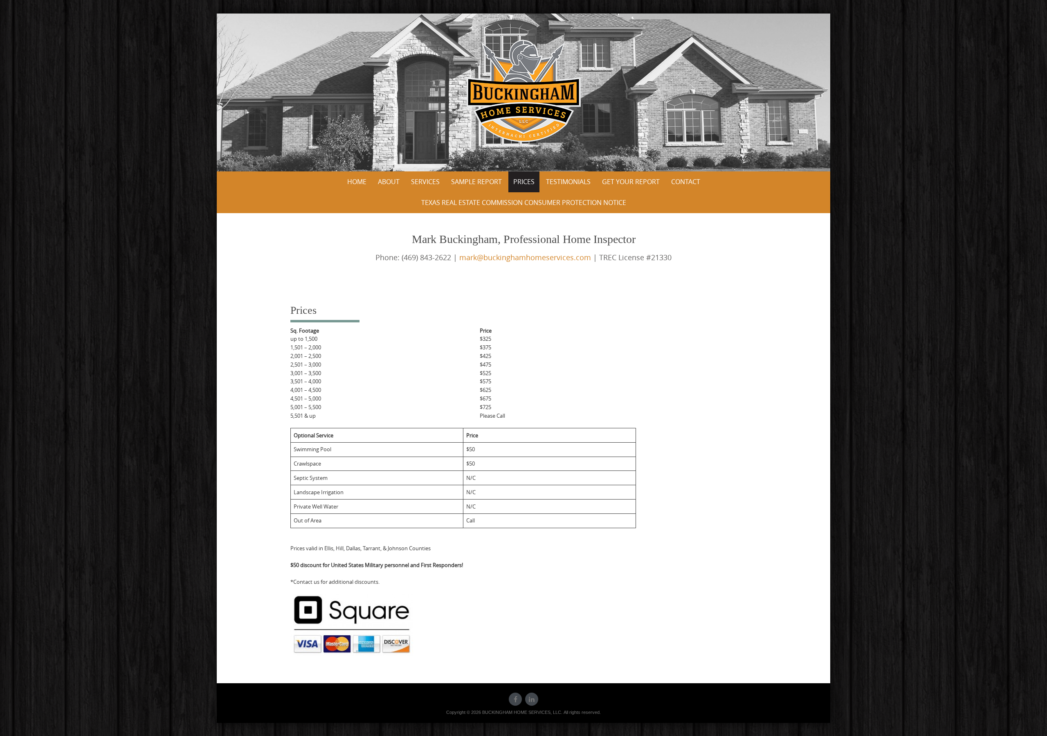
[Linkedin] (531, 699)
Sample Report (476, 181)
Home (356, 181)
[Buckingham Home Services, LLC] (524, 91)
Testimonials (568, 181)
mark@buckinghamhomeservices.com (525, 257)
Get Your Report (631, 181)
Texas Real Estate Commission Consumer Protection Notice (523, 202)
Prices (524, 181)
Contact (685, 181)
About (389, 181)
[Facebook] (515, 699)
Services (425, 181)
